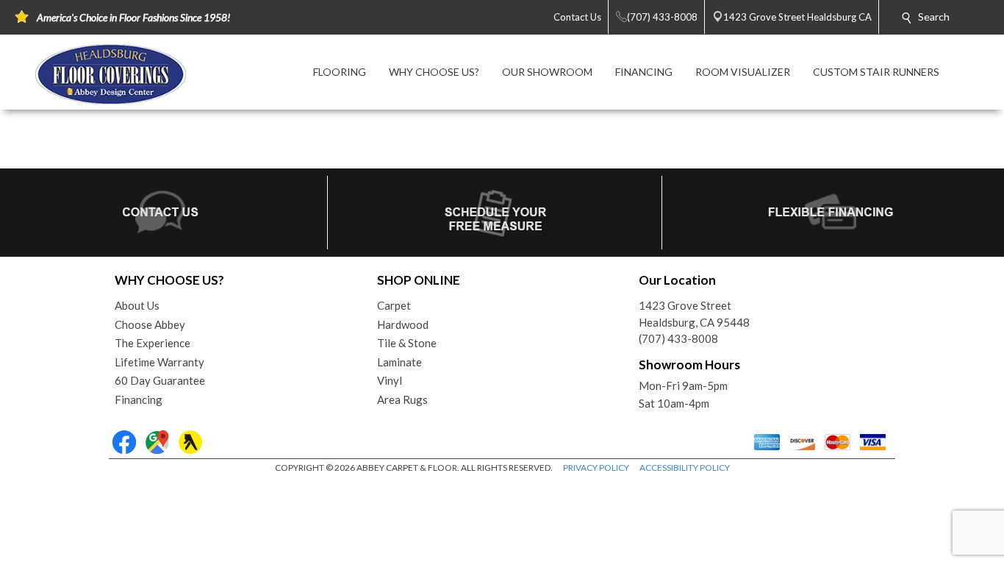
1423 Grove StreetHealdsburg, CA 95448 (694, 314)
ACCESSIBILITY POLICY (684, 467)
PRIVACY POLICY (596, 467)
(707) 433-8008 (678, 338)
